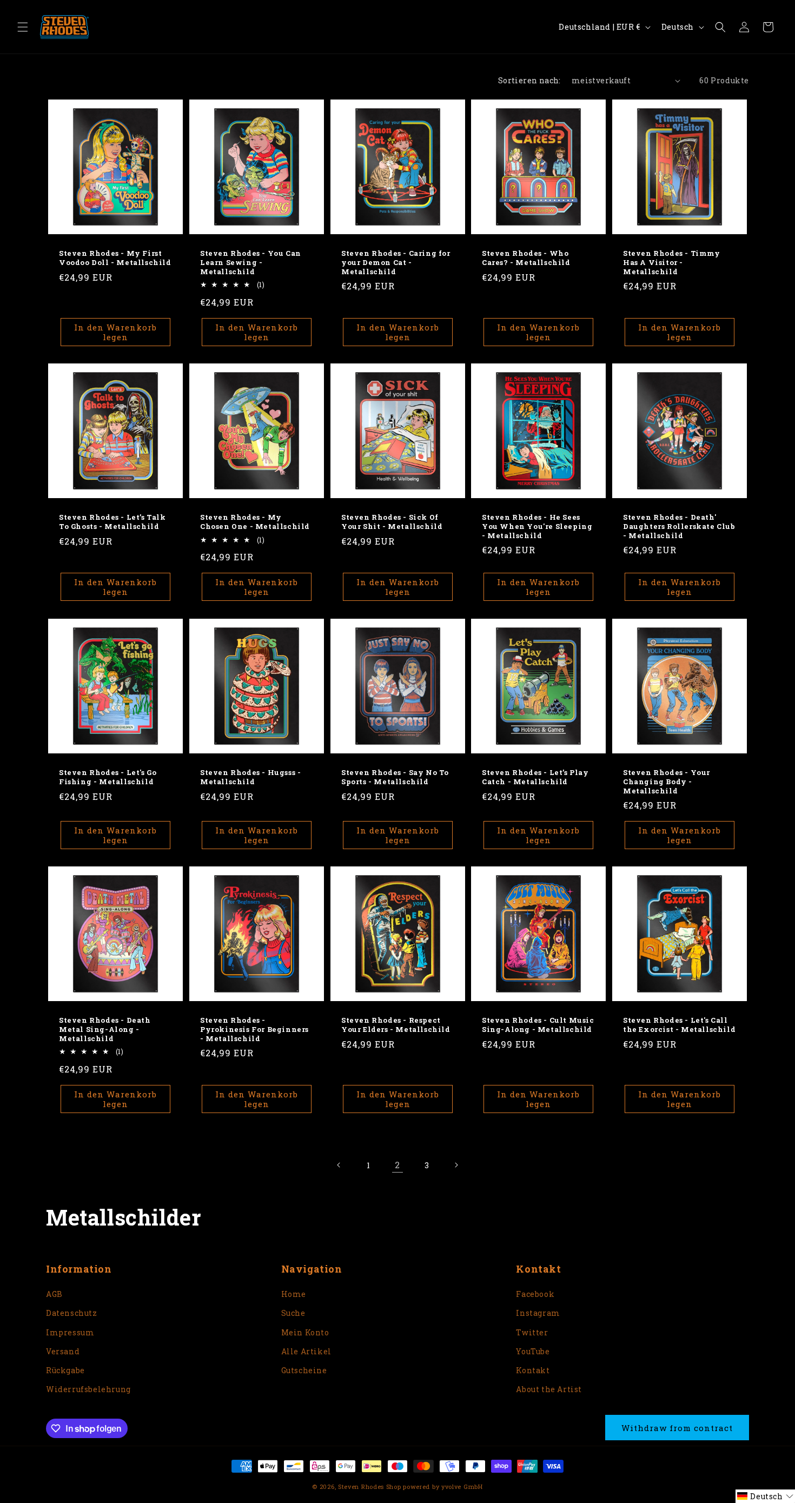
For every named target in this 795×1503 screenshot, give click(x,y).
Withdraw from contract (677, 1427)
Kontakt (532, 1370)
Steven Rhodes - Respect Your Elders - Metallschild (396, 1025)
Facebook (535, 1294)
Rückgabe (65, 1370)
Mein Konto (305, 1332)
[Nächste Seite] (456, 1165)
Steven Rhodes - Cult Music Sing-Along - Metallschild (538, 1025)
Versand (63, 1351)
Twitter (532, 1332)
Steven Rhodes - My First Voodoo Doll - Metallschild (115, 258)
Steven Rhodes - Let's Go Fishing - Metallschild (107, 776)
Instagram (538, 1313)
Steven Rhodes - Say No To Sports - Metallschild (395, 776)
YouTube (532, 1351)
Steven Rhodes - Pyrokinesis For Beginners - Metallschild (254, 1029)
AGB (54, 1294)
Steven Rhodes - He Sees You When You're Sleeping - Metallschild (537, 526)
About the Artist (549, 1389)
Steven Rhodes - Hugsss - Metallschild (250, 776)
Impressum (70, 1332)
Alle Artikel (306, 1351)
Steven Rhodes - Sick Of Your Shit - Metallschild (391, 522)
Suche (293, 1313)
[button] (23, 27)
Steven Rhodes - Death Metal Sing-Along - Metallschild (105, 1029)
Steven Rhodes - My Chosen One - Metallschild (255, 522)
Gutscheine (304, 1370)
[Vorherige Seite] (339, 1165)
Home (293, 1294)
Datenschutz (71, 1313)
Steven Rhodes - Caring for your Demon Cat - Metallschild (396, 262)
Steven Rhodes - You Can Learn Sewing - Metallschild (250, 262)
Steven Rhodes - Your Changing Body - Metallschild (666, 781)
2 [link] (397, 1164)
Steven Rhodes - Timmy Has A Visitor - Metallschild (671, 262)
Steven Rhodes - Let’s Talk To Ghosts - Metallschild (112, 522)
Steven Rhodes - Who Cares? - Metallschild (526, 258)
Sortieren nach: (529, 80)
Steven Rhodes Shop (369, 1486)
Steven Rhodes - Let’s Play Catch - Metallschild (535, 776)
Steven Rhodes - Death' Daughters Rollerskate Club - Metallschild (679, 526)
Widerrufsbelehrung (88, 1389)
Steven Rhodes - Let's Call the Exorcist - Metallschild (679, 1025)
